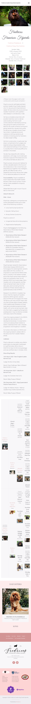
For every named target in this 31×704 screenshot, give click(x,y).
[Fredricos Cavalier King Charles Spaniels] (15, 649)
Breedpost (18, 701)
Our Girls (14, 636)
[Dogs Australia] (15, 672)
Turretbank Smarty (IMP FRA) (12, 504)
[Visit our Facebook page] (13, 662)
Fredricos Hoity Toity (12, 550)
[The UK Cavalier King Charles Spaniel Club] (25, 677)
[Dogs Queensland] (6, 672)
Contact (15, 658)
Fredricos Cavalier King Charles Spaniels (11, 2)
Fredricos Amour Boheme (12, 464)
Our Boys (8, 636)
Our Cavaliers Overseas (20, 638)
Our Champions (9, 638)
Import (23, 636)
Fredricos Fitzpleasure (14, 43)
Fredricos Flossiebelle (15, 617)
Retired (18, 636)
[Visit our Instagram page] (17, 662)
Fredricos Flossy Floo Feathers (15, 46)
